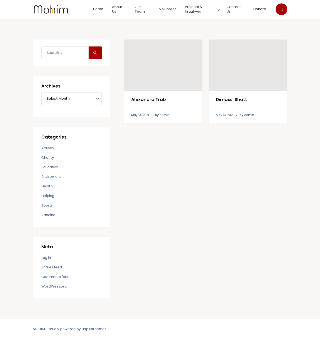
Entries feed (51, 267)
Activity (47, 148)
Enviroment (51, 176)
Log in (46, 257)
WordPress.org (54, 286)
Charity (47, 157)
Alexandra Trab (148, 99)
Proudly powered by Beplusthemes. (76, 328)
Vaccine (48, 214)
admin (164, 115)
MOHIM (39, 328)
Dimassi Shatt (231, 99)
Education (49, 167)
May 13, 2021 (140, 115)
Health (47, 186)
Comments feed (55, 276)
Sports (47, 205)
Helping (47, 195)
